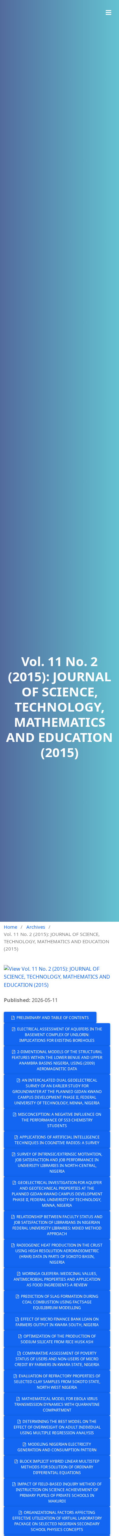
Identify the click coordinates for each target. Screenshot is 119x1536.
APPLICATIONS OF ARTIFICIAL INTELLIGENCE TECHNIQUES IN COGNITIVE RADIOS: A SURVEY (57, 1139)
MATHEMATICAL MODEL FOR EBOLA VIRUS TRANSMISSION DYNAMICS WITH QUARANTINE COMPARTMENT (57, 1404)
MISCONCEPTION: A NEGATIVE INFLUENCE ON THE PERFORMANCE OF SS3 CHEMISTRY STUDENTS (59, 1120)
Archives (35, 927)
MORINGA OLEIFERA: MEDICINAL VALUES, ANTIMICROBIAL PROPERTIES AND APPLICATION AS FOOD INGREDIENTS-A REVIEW (57, 1279)
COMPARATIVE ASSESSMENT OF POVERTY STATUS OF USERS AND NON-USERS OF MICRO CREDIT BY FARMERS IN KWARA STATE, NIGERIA (57, 1359)
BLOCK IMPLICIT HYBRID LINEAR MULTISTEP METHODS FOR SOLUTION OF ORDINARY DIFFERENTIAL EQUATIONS (59, 1467)
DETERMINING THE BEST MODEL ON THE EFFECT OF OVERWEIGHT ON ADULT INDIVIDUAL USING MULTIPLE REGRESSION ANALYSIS (57, 1427)
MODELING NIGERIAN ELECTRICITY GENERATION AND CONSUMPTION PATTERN (56, 1447)
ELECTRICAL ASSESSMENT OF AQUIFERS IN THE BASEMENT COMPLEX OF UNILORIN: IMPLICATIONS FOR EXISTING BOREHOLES (59, 1034)
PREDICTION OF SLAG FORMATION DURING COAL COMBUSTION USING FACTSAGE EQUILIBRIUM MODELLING (59, 1302)
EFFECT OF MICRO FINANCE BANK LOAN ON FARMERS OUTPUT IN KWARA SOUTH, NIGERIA (57, 1321)
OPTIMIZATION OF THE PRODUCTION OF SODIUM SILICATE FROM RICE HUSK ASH (58, 1339)
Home (10, 927)
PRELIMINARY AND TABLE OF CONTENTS (52, 1017)
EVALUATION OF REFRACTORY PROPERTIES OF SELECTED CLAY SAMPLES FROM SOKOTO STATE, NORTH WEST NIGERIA (57, 1381)
